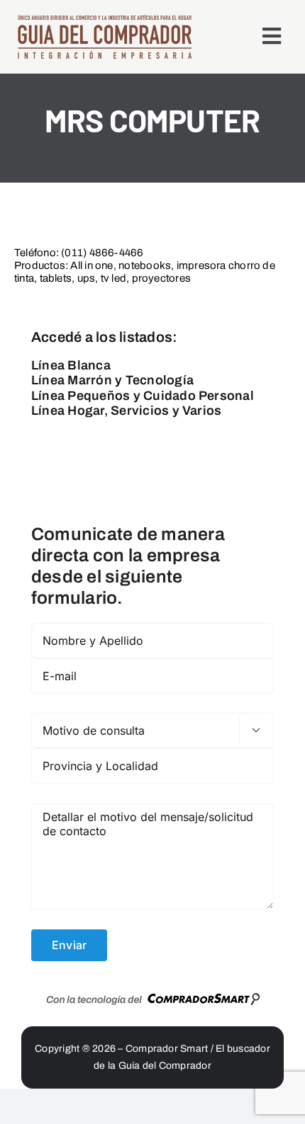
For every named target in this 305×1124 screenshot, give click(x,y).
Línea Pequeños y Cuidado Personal (142, 396)
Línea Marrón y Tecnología (112, 380)
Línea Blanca (71, 365)
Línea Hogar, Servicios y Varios (126, 410)
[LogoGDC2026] (104, 19)
